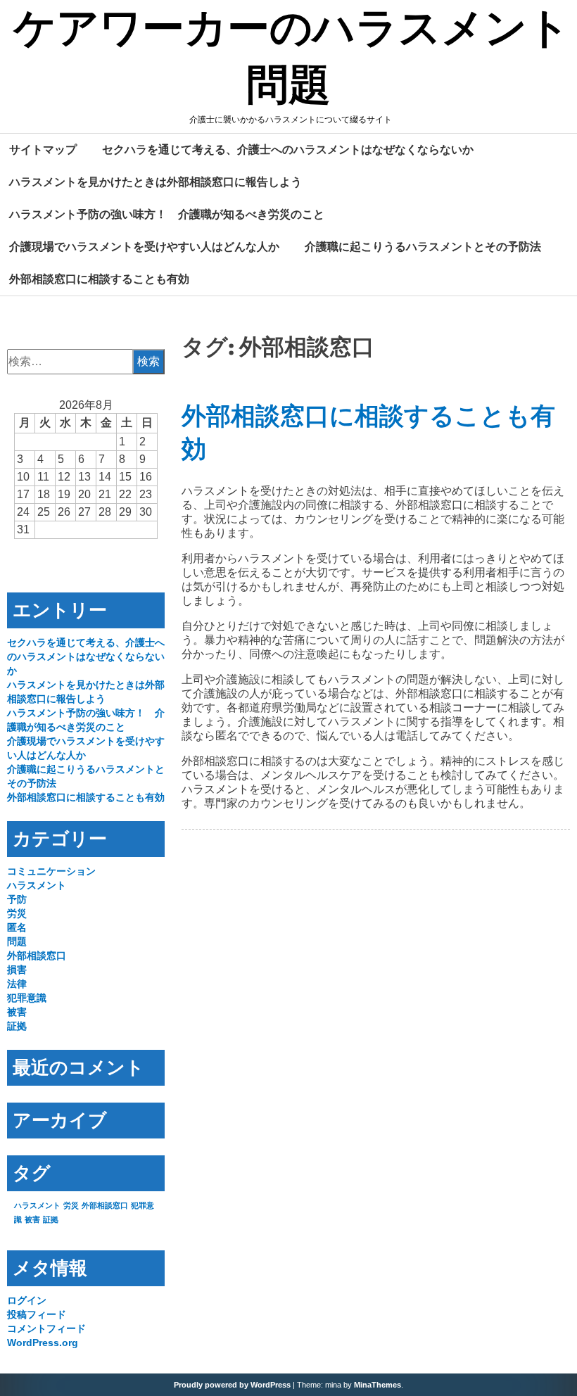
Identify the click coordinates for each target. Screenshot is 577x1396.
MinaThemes (377, 1385)
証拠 (17, 1026)
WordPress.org (42, 1342)
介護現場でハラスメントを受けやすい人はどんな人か (144, 246)
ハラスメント (36, 885)
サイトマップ (43, 149)
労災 (17, 913)
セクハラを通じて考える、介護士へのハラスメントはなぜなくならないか (288, 149)
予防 (17, 899)
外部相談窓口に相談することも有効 (99, 279)
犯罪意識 (26, 997)
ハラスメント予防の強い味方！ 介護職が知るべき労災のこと (166, 214)
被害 (17, 1011)
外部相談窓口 (36, 955)
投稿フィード (36, 1314)
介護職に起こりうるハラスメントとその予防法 (423, 246)
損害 (17, 969)
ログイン (26, 1300)
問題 (17, 941)
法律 (17, 983)
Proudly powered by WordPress (232, 1385)
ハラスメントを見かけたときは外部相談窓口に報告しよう (155, 181)
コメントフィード (46, 1328)
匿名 (17, 927)
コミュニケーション (51, 871)
